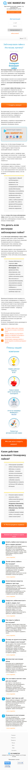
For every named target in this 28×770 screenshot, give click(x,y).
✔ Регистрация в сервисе (14, 525)
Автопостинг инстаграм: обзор (14, 660)
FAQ (13, 748)
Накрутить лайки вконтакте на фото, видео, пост (16, 601)
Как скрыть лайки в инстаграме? (13, 621)
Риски (13, 743)
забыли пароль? (15, 33)
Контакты (14, 750)
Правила (13, 740)
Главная (13, 735)
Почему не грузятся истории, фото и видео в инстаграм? (16, 640)
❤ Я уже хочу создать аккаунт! (14, 443)
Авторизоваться (15, 30)
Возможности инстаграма (15, 715)
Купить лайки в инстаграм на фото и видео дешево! (16, 543)
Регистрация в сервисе (14, 12)
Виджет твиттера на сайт (15, 698)
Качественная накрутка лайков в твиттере (14, 582)
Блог (13, 745)
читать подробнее (10, 557)
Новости (13, 737)
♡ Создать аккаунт (14, 105)
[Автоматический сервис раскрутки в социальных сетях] (14, 3)
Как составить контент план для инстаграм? (16, 679)
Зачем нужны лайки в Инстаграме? (13, 562)
